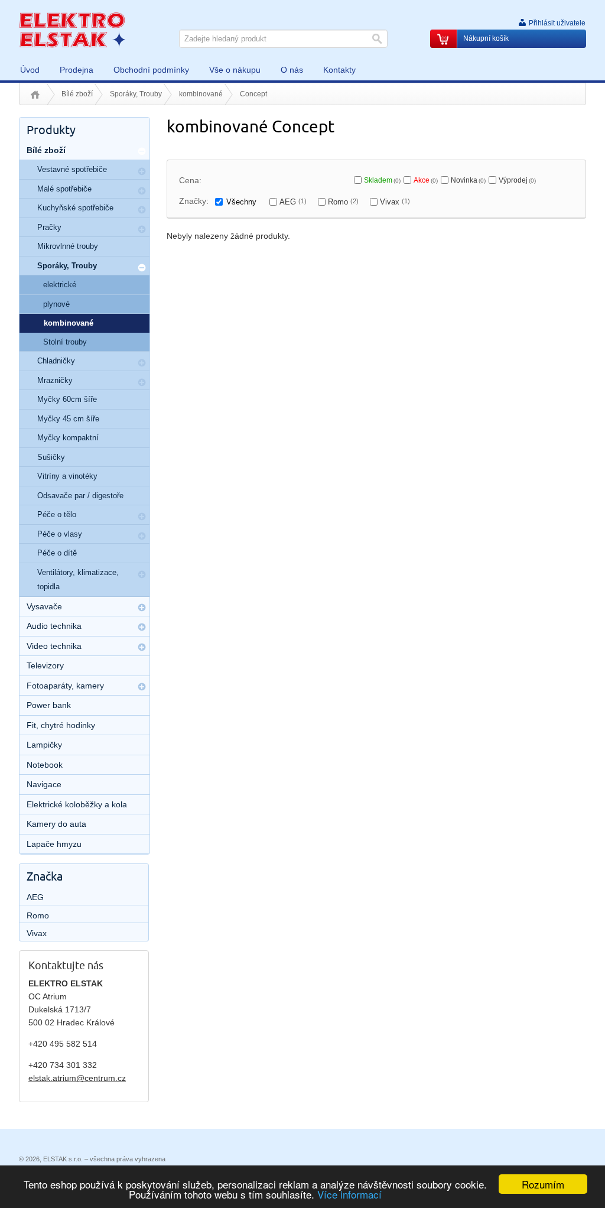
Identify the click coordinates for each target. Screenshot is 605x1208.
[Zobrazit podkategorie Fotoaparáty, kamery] (142, 687)
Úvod (35, 94)
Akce (426, 180)
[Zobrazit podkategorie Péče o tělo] (142, 516)
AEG (293, 201)
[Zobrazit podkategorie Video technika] (142, 647)
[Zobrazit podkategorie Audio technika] (142, 627)
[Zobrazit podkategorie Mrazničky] (142, 382)
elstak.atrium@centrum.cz (77, 1078)
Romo (343, 201)
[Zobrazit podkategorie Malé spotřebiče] (142, 191)
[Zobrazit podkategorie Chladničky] (142, 363)
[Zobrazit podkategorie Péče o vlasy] (142, 536)
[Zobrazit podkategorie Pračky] (142, 229)
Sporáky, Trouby (136, 94)
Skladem (382, 180)
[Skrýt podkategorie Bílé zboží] (142, 151)
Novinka (468, 180)
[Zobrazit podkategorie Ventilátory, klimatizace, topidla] (142, 574)
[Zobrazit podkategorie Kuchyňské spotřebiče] (142, 210)
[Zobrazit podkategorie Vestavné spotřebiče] (142, 171)
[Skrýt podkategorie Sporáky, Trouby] (142, 268)
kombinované (201, 94)
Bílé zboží (77, 94)
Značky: (194, 201)
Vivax (395, 201)
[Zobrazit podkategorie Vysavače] (142, 607)
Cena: (190, 180)
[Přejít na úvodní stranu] (72, 29)
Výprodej (517, 180)
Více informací (349, 1194)
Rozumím (543, 1184)
